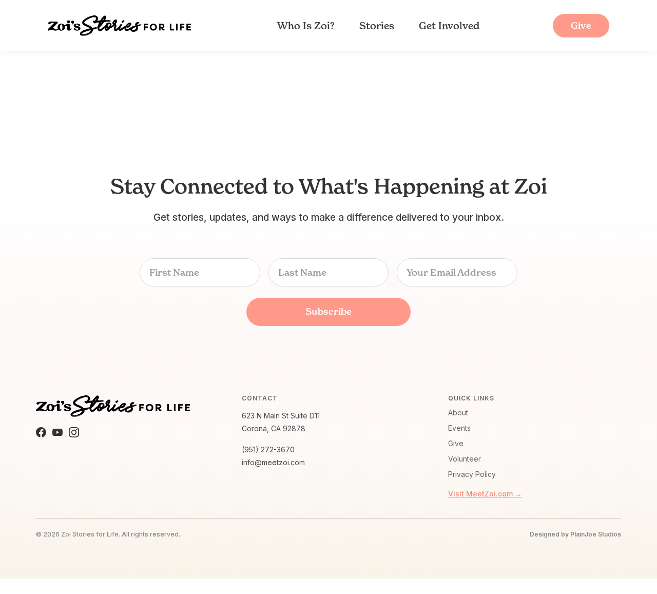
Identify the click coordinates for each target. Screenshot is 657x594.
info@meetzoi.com (273, 462)
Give (455, 443)
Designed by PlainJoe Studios (575, 534)
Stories (376, 26)
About (458, 412)
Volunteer (464, 458)
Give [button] (581, 25)
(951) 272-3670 (268, 449)
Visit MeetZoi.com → (485, 493)
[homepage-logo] (119, 25)
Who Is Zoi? (306, 26)
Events (459, 428)
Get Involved (449, 26)
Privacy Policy (472, 474)
